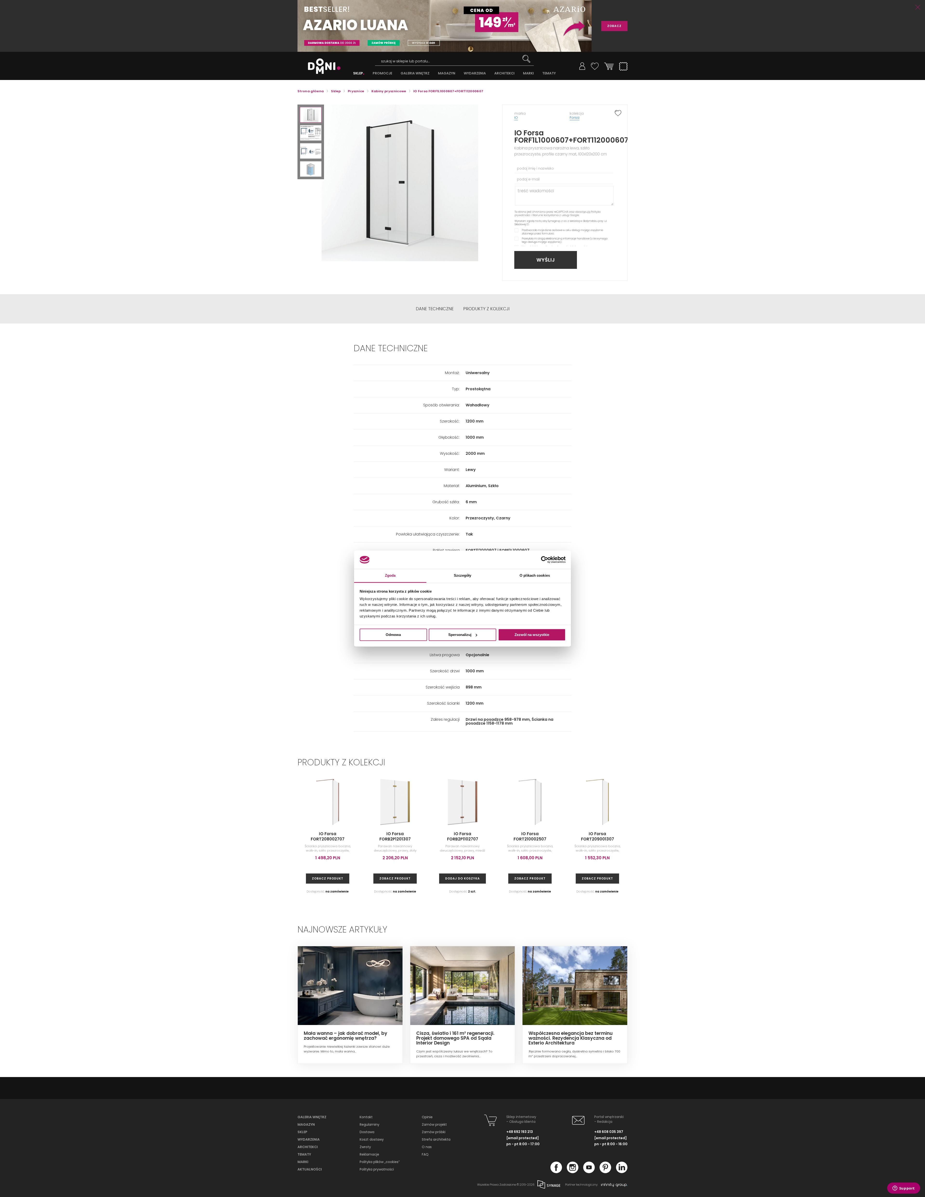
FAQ (425, 1154)
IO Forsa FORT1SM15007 (800, 836)
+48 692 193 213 (519, 1131)
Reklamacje (369, 1154)
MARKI (528, 73)
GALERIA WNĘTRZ (415, 73)
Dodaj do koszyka (462, 878)
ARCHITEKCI (504, 73)
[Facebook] (556, 1172)
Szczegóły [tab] (462, 576)
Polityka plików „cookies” (380, 1161)
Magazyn (306, 1124)
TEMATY (549, 73)
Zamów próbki (433, 1132)
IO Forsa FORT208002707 (327, 836)
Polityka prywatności (377, 1169)
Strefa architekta (436, 1139)
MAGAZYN (446, 73)
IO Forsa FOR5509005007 (665, 836)
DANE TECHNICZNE (435, 308)
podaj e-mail (528, 179)
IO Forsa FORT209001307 (597, 836)
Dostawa (367, 1132)
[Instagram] (572, 1172)
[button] (311, 115)
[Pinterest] (605, 1172)
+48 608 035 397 (608, 1131)
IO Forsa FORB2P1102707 (462, 836)
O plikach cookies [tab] (535, 576)
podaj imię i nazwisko (535, 168)
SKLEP (358, 73)
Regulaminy (369, 1124)
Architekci (307, 1146)
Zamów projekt (434, 1124)
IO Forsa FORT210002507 (530, 836)
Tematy (304, 1154)
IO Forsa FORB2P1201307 (395, 836)
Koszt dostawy (372, 1139)
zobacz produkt (327, 878)
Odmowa (393, 635)
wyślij (545, 260)
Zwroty (365, 1146)
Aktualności (309, 1169)
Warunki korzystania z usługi (550, 215)
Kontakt (366, 1117)
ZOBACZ (614, 26)
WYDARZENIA (475, 73)
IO (516, 117)
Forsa (574, 117)
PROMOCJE (382, 73)
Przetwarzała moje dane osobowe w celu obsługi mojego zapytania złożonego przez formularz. (562, 231)
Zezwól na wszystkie (532, 635)
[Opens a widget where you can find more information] (903, 1189)
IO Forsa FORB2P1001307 (732, 836)
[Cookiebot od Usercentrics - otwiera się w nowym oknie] (544, 559)
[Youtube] (589, 1172)
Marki (302, 1161)
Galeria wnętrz (311, 1117)
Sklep (302, 1132)
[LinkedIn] (622, 1172)
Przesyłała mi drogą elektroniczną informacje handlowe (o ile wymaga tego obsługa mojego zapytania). (565, 240)
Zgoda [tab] (390, 576)
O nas (427, 1146)
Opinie (427, 1117)
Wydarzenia (308, 1139)
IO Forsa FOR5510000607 (867, 836)
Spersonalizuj (459, 635)
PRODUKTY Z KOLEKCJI (486, 308)
